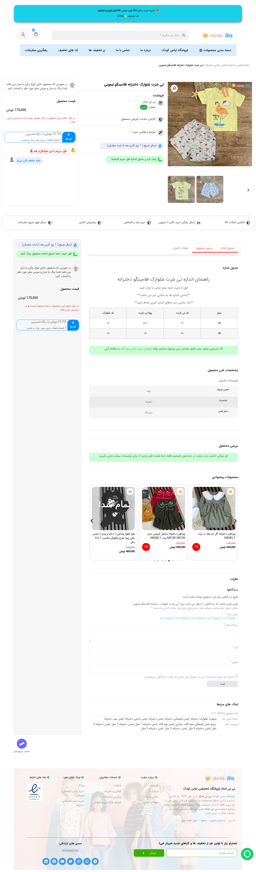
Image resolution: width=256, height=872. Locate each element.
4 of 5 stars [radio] (212, 618)
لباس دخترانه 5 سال (176, 728)
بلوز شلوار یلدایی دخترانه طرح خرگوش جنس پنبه (113, 536)
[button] (174, 88)
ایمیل (234, 662)
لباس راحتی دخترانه (215, 65)
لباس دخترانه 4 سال (199, 728)
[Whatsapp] (87, 861)
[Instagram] (78, 861)
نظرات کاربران (180, 248)
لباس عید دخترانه (114, 719)
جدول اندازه (227, 248)
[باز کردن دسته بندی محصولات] (200, 50)
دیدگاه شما (231, 624)
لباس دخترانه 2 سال (123, 724)
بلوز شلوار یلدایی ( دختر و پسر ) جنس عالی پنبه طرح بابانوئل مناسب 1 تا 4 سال (164, 538)
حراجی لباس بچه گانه (171, 724)
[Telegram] (95, 861)
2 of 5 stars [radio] (180, 618)
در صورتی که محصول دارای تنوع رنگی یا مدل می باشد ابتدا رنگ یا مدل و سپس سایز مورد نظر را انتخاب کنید (36, 86)
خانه (247, 65)
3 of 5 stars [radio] (196, 618)
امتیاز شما (231, 614)
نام (235, 647)
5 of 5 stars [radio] (228, 618)
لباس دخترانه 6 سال (152, 728)
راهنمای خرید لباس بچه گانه (136, 348)
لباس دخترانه (235, 65)
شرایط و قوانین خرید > (143, 132)
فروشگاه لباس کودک (223, 796)
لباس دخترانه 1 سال (146, 724)
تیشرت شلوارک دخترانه (203, 719)
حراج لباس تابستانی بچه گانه (200, 724)
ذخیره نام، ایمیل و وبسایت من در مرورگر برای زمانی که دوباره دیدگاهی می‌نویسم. (189, 676)
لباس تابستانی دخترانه (177, 719)
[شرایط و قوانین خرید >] (160, 132)
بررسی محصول (204, 248)
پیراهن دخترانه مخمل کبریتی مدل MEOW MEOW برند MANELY (216, 536)
